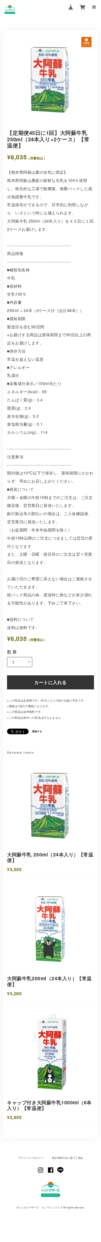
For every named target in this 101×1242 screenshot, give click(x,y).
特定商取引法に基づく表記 (67, 1158)
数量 (12, 652)
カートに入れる (50, 682)
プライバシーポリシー (31, 1158)
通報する (37, 731)
